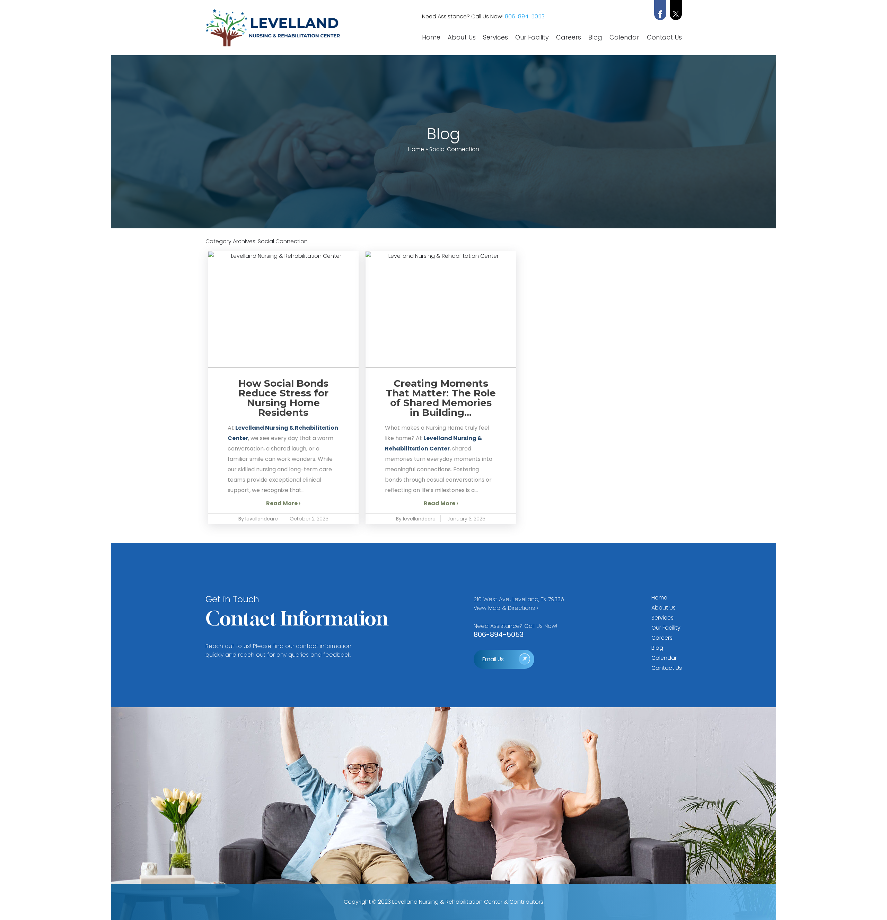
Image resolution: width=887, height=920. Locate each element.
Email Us (493, 659)
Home (431, 37)
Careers (568, 37)
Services (495, 37)
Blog (595, 37)
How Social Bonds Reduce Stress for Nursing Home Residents (283, 397)
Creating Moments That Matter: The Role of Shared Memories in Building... (441, 397)
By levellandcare (258, 518)
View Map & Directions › (506, 608)
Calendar (624, 37)
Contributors (526, 902)
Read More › (283, 503)
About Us (462, 37)
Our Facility (532, 37)
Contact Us (664, 37)
